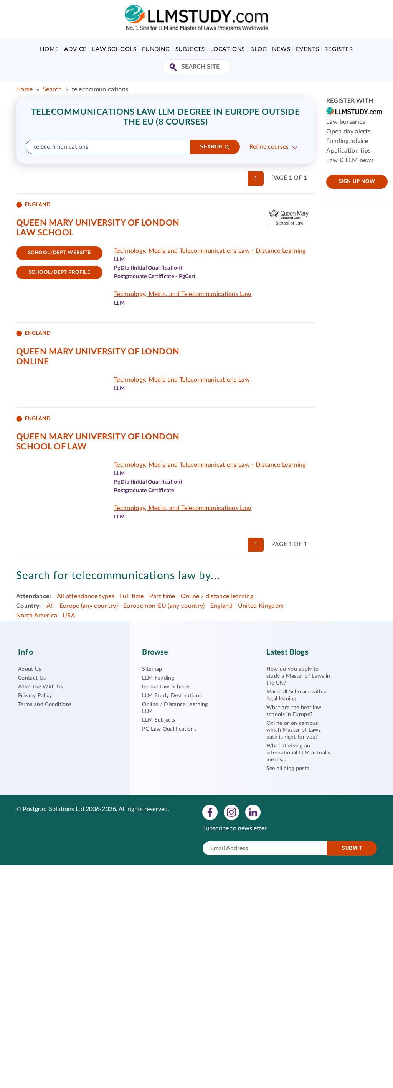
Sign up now (357, 181)
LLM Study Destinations (171, 695)
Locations (227, 49)
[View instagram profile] (231, 812)
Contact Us (32, 678)
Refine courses (269, 147)
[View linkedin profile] (253, 812)
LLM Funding (158, 678)
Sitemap (152, 669)
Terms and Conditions (44, 704)
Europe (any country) (88, 606)
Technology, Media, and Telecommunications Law (182, 294)
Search (52, 89)
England (221, 606)
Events (307, 49)
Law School (44, 233)
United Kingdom (261, 606)
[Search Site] (174, 67)
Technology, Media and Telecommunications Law (182, 380)
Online (32, 361)
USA (69, 615)
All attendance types (85, 596)
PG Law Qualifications (169, 729)
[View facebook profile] (210, 812)
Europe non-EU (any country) (164, 606)
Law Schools (114, 49)
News (281, 49)
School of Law (51, 447)
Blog (258, 49)
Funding (156, 49)
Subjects (190, 49)
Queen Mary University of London (98, 223)
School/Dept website (59, 252)
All (50, 606)
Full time (132, 596)
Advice (75, 49)
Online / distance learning (217, 596)
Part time (162, 596)
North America (36, 615)
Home (49, 49)
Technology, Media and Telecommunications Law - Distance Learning (209, 251)
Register (338, 49)
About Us (29, 669)
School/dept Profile (59, 272)
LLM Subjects (158, 720)
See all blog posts (287, 768)
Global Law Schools (166, 687)
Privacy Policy (35, 695)
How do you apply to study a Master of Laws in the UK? (298, 676)
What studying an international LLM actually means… (298, 752)
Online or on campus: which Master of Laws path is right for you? (293, 730)
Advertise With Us (40, 687)
